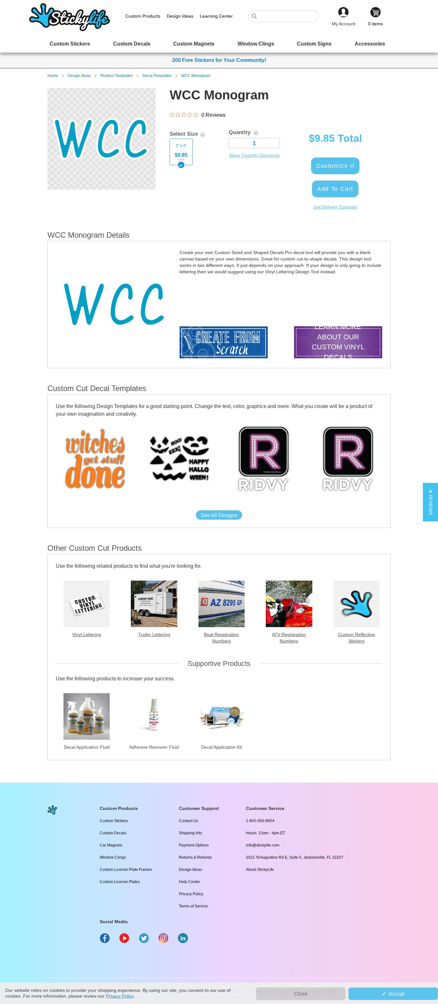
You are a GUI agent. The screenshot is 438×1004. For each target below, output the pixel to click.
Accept (396, 994)
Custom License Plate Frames (126, 869)
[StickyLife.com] (69, 29)
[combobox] (286, 16)
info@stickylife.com (262, 845)
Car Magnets (111, 845)
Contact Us (188, 821)
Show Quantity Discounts (254, 155)
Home (52, 75)
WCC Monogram (195, 75)
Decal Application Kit (221, 747)
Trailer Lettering (154, 634)
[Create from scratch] (224, 343)
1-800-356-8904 (260, 821)
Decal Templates (157, 75)
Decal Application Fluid (87, 747)
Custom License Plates (120, 882)
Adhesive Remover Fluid (154, 747)
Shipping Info (190, 833)
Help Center (189, 882)
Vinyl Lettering (86, 634)
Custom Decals (113, 833)
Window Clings (113, 857)
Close (300, 994)
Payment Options (194, 845)
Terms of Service (193, 906)
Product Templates (116, 75)
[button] (430, 502)
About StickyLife (260, 869)
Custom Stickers (114, 821)
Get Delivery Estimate (335, 206)
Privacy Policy (191, 894)
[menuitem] (70, 44)
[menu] (219, 44)
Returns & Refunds (195, 857)
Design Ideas (79, 75)
